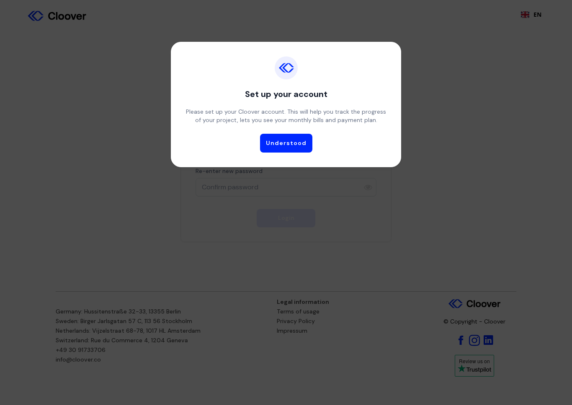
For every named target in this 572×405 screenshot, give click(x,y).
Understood (286, 143)
